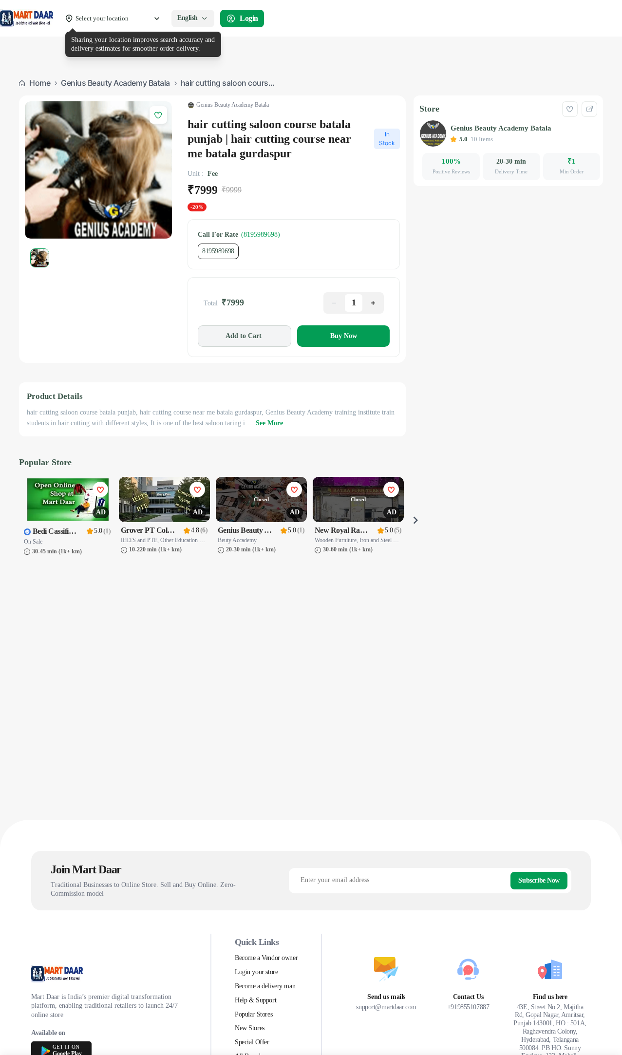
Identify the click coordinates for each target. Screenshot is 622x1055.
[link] (35, 83)
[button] (334, 303)
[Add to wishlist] (570, 109)
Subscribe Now (539, 880)
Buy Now (343, 335)
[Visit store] (589, 109)
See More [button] (269, 423)
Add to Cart (244, 335)
